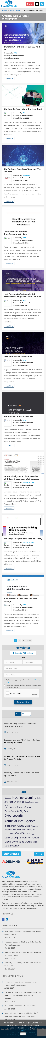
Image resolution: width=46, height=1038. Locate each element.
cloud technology (24, 833)
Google (27, 806)
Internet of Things (14, 801)
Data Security (11, 845)
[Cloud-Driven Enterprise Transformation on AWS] (23, 218)
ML (38, 797)
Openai (7, 797)
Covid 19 (8, 837)
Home (4, 10)
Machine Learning (24, 797)
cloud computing (14, 841)
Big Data (24, 811)
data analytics (28, 829)
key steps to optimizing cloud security (23, 538)
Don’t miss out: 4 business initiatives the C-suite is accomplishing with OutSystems (21, 1016)
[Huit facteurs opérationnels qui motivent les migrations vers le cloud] (23, 280)
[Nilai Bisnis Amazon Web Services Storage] (23, 585)
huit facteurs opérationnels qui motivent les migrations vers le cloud (22, 295)
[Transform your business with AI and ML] (23, 33)
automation (31, 841)
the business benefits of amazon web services (22, 170)
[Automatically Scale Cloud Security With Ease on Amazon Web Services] (23, 463)
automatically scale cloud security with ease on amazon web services (21, 477)
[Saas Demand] (9, 3)
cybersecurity (14, 815)
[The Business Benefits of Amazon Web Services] (23, 156)
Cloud (20, 825)
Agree (23, 1034)
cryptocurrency (32, 801)
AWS (15, 53)
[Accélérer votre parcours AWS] (23, 343)
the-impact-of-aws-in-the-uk (18, 416)
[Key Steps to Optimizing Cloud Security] (23, 525)
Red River (26, 175)
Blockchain (10, 825)
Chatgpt (34, 825)
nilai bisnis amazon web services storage (20, 599)
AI (6, 806)
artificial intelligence (19, 820)
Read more (9, 79)
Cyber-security (11, 811)
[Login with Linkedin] (6, 616)
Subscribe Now (23, 702)
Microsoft (9, 833)
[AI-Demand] (11, 861)
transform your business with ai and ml (22, 48)
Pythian (25, 113)
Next (28, 641)
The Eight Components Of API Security (19, 1007)
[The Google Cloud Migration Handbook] (23, 96)
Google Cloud (16, 807)
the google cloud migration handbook (23, 109)
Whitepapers (15, 10)
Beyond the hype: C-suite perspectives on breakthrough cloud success (20, 985)
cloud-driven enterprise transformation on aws (15, 232)
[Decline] (43, 1029)
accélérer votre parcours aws (18, 356)
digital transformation (26, 837)
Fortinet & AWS (28, 482)
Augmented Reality (12, 829)
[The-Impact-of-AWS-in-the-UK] (23, 403)
